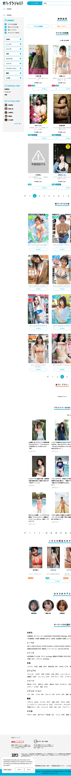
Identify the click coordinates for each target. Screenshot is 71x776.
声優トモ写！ (31, 659)
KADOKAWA (48, 636)
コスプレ (32, 666)
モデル (66, 702)
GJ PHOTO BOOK (59, 646)
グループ (50, 694)
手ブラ (32, 715)
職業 (7, 73)
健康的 (32, 677)
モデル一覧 (17, 123)
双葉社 (64, 639)
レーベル (8, 44)
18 (65, 533)
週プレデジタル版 (13, 27)
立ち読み (44, 89)
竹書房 (37, 639)
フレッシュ (44, 677)
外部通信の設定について (58, 765)
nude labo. (46, 659)
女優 (56, 702)
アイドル (45, 702)
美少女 (32, 684)
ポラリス (39, 659)
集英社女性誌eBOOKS (34, 649)
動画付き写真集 (58, 656)
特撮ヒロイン (33, 707)
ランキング (8, 92)
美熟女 (54, 684)
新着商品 (7, 89)
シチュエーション (11, 68)
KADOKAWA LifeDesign (59, 636)
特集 (6, 95)
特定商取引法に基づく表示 (42, 765)
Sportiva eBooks (63, 649)
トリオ (40, 694)
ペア (31, 694)
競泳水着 (53, 666)
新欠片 (48, 639)
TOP (4, 9)
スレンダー (34, 674)
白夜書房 (59, 639)
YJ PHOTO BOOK (47, 646)
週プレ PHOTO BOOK (34, 646)
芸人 (58, 707)
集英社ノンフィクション (49, 649)
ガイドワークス (38, 636)
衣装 (7, 54)
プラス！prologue (46, 656)
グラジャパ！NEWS (13, 33)
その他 (8, 78)
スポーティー (57, 677)
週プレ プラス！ (12, 30)
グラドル (33, 702)
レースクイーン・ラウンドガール (40, 704)
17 (61, 533)
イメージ (8, 63)
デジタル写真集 (12, 24)
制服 (43, 666)
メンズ (60, 715)
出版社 (8, 39)
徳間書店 (42, 639)
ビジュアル (9, 59)
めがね (64, 666)
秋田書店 (30, 636)
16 (56, 533)
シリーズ (8, 49)
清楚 (44, 687)
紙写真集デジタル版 (33, 656)
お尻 (55, 674)
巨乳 (46, 674)
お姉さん (43, 684)
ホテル (60, 694)
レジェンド (47, 707)
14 (46, 533)
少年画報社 (30, 639)
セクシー (33, 687)
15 (51, 533)
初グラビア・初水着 (46, 715)
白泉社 (53, 639)
